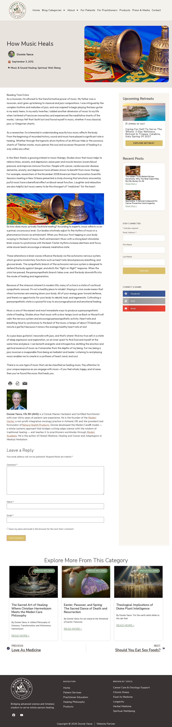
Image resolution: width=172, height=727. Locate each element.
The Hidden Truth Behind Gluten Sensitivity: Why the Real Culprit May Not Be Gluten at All (142, 178)
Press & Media (141, 10)
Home (36, 10)
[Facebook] (14, 715)
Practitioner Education (75, 697)
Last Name (127, 256)
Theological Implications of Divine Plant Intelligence (134, 606)
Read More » (131, 184)
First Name (127, 244)
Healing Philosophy (74, 701)
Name (10, 502)
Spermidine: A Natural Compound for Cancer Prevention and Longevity (141, 202)
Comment (12, 465)
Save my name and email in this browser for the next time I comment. (41, 529)
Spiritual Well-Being (49, 67)
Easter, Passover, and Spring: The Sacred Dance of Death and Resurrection (85, 608)
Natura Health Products (35, 425)
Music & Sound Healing (24, 67)
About (71, 10)
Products (124, 10)
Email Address (129, 232)
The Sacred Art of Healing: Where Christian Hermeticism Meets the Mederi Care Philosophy (31, 610)
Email (10, 515)
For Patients (88, 10)
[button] (144, 294)
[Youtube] (22, 715)
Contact (156, 10)
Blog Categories (52, 10)
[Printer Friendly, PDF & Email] (20, 383)
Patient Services (72, 692)
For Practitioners (107, 10)
